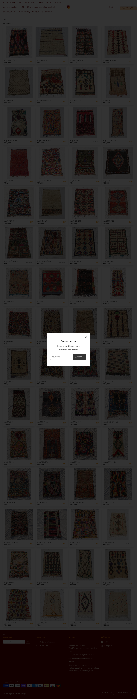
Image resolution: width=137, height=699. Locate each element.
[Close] (86, 337)
